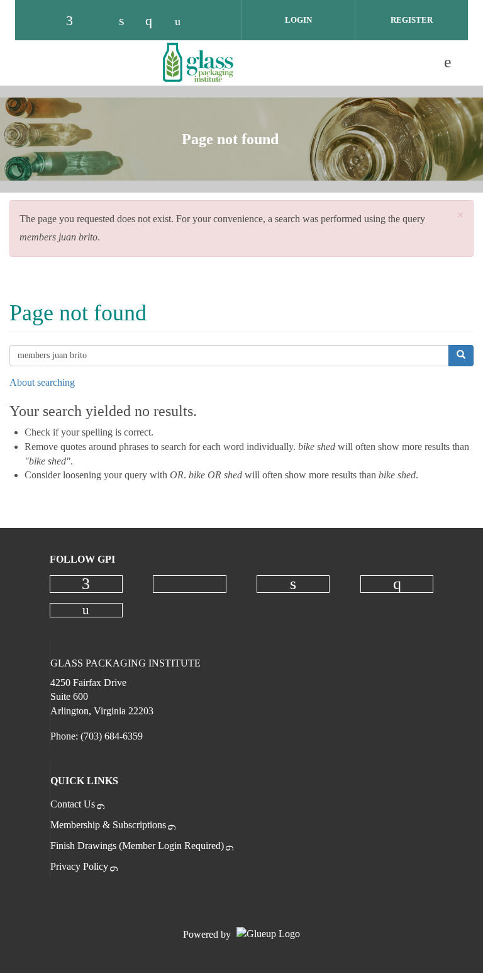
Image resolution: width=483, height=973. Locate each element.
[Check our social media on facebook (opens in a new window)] (75, 21)
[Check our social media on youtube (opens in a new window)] (181, 21)
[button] (460, 215)
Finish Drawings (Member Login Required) (137, 845)
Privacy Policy (79, 866)
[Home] (198, 62)
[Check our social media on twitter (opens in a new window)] (101, 21)
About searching (42, 382)
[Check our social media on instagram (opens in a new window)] (154, 21)
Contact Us (72, 804)
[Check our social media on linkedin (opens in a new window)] (128, 21)
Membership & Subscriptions (108, 824)
